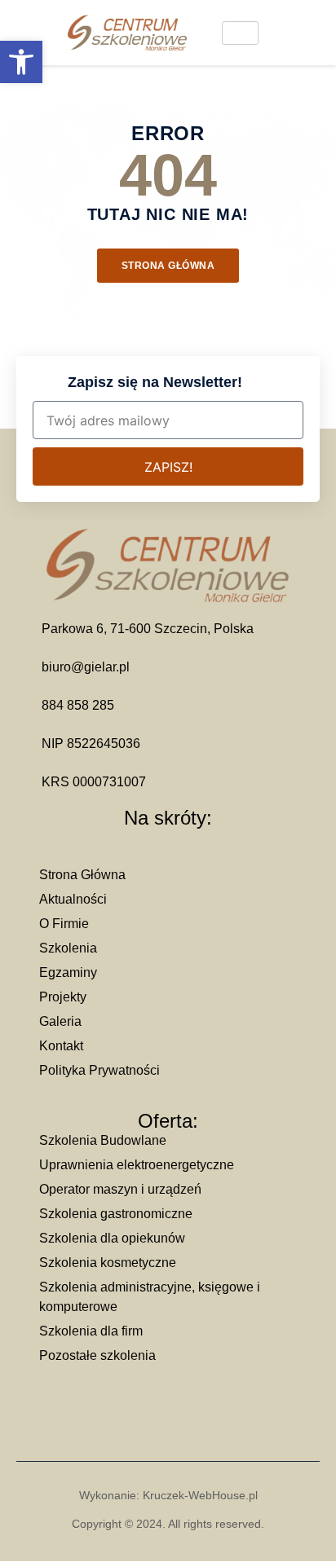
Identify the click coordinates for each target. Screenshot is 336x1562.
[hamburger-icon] (240, 33)
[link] (21, 62)
